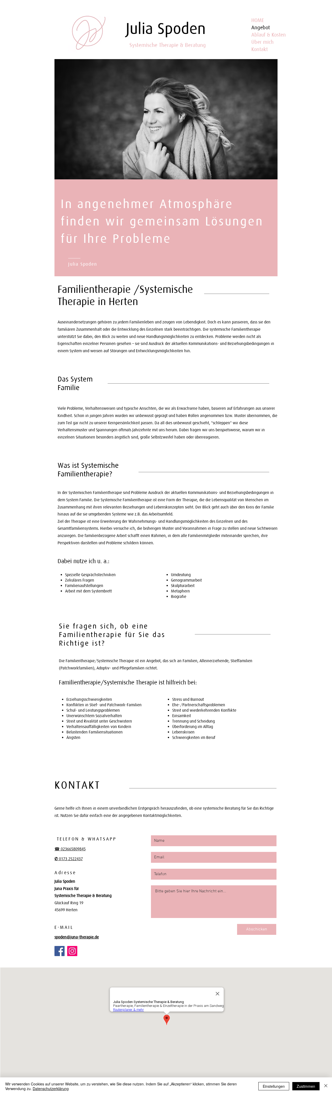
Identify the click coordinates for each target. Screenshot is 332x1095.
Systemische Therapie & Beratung (167, 45)
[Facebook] (59, 951)
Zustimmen (306, 1086)
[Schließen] (326, 1086)
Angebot (260, 27)
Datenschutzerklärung (51, 1088)
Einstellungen (274, 1086)
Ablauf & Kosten (268, 35)
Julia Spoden (166, 28)
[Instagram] (72, 951)
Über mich (262, 42)
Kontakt (259, 49)
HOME (257, 20)
